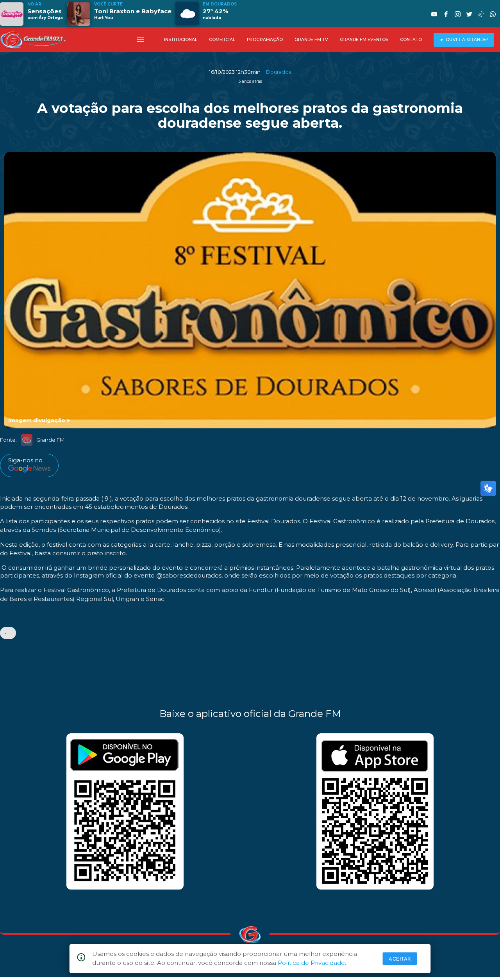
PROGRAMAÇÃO (265, 39)
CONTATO (411, 39)
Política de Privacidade (311, 962)
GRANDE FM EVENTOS (364, 39)
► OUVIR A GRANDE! (464, 39)
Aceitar (400, 959)
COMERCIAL (222, 39)
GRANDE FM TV (311, 39)
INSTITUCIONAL (180, 39)
